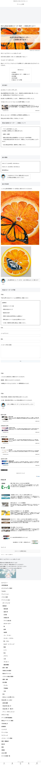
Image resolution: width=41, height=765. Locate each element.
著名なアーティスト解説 (7, 720)
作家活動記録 (4, 585)
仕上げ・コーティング (9, 644)
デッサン (6, 685)
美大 (4, 694)
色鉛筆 (5, 632)
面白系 (3, 744)
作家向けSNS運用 (7, 670)
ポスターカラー (7, 623)
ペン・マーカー (7, 635)
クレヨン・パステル (8, 638)
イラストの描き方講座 (8, 676)
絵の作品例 (14, 78)
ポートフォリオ (6, 603)
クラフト (6, 655)
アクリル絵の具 (7, 620)
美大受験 (5, 682)
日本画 (5, 614)
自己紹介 (14, 72)
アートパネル (4, 732)
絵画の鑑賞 (5, 703)
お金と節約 (4, 753)
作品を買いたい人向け (6, 700)
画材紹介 (5, 605)
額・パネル (6, 641)
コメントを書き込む (20, 551)
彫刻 (5, 647)
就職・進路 (5, 679)
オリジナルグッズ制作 (6, 588)
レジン (5, 650)
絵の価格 (14, 76)
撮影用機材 (6, 664)
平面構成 (6, 688)
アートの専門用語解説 (6, 717)
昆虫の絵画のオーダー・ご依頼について (21, 74)
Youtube (3, 591)
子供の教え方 (4, 723)
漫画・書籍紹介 (5, 741)
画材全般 (6, 608)
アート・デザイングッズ (8, 711)
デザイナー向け (5, 714)
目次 (19, 69)
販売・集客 (5, 667)
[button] (38, 354)
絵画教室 (3, 726)
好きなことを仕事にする (8, 697)
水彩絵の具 (6, 617)
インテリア (4, 729)
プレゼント (6, 661)
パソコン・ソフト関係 (6, 738)
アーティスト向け (5, 600)
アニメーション (5, 594)
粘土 (5, 653)
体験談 (3, 750)
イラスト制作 (4, 597)
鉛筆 (5, 629)
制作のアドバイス (7, 673)
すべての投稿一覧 (5, 755)
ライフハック (4, 735)
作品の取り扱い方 (7, 705)
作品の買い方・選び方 (8, 708)
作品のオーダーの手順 (17, 79)
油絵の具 (6, 611)
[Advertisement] (20, 15)
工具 (5, 658)
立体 (5, 691)
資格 (2, 747)
